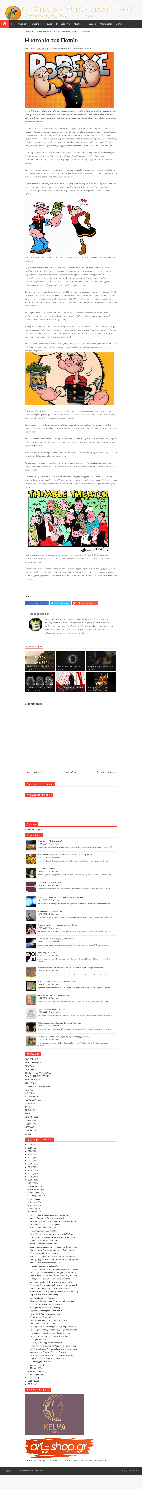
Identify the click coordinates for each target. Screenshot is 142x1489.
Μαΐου (33, 1208)
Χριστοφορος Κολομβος (46, 869)
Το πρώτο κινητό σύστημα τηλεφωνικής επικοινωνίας (53, 1346)
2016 (30, 1177)
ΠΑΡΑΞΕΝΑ (30, 1103)
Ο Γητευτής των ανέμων (40, 1362)
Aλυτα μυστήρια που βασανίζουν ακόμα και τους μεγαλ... (54, 1285)
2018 (30, 1170)
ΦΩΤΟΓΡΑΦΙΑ (31, 1124)
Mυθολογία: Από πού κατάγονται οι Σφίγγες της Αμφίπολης (59, 1023)
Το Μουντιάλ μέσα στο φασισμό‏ (43, 1323)
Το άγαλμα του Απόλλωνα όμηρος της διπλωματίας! (52, 1250)
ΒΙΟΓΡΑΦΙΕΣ (30, 1069)
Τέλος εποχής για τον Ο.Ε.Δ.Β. (48, 953)
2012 (30, 1381)
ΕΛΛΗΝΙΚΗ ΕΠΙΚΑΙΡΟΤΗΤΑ (37, 1076)
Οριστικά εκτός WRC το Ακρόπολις (50, 841)
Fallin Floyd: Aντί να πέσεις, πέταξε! (45, 1314)
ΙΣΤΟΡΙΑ (29, 1090)
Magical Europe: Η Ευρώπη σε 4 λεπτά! (47, 1218)
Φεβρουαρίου (36, 1371)
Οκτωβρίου (35, 1192)
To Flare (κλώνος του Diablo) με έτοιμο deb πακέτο (56, 982)
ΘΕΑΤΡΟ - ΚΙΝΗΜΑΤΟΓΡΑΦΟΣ (80, 48)
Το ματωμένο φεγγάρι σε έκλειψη (44, 1295)
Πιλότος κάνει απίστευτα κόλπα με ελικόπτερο (49, 1215)
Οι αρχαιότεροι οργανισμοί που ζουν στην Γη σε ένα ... (53, 1247)
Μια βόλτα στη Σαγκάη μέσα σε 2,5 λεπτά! (48, 1352)
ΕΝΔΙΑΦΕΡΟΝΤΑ (60, 48)
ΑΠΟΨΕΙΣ (29, 1066)
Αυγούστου (35, 1199)
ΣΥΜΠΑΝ (29, 1107)
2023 (30, 1154)
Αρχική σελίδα (70, 772)
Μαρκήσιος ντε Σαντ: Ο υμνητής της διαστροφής (51, 1282)
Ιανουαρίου (35, 1374)
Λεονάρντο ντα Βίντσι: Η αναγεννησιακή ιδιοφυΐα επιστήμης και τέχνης (63, 1037)
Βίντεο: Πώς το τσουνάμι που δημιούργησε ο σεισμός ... (54, 1355)
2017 (30, 1173)
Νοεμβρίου (35, 1189)
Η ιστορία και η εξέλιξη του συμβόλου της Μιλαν (50, 1279)
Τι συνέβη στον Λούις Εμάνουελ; (44, 1266)
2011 (30, 1384)
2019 (30, 1167)
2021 (30, 1160)
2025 (30, 1148)
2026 (30, 1145)
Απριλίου (34, 1212)
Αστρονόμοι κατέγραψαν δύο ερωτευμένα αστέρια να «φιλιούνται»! (62, 897)
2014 (30, 1183)
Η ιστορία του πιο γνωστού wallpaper (46, 1307)
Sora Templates (133, 1471)
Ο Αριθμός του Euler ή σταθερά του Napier (53, 995)
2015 (30, 1180)
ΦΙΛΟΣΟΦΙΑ (30, 1120)
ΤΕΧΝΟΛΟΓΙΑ (31, 1110)
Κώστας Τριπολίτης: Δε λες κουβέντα (46, 1343)
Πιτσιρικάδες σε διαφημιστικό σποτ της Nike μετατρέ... (53, 1237)
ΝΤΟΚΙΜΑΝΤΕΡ (32, 1096)
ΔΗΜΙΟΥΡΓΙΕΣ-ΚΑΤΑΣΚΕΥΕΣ (38, 1073)
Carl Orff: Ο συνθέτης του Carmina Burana (48, 1320)
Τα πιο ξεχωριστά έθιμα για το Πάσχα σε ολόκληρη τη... (54, 1272)
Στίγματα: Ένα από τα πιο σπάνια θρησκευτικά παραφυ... (54, 1269)
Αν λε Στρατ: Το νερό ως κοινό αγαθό (50, 882)
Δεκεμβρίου (35, 1186)
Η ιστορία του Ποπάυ (39, 1339)
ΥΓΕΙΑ (27, 1113)
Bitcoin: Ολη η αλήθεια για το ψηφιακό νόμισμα (50, 1336)
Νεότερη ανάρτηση (34, 772)
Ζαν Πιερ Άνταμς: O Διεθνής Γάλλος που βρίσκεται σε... (54, 1326)
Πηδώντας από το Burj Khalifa (43, 1231)
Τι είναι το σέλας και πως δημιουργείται (46, 1304)
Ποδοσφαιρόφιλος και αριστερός (44, 1240)
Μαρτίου (34, 1368)
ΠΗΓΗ (27, 596)
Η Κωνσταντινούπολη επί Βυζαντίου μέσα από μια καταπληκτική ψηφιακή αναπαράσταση (70, 968)
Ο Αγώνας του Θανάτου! (40, 1317)
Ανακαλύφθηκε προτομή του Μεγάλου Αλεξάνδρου (51, 1234)
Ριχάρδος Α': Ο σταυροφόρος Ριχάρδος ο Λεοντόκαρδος (54, 1330)
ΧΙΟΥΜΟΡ (29, 1127)
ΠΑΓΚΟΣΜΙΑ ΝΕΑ (32, 1100)
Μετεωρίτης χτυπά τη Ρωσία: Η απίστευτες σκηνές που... (54, 1259)
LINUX (28, 1134)
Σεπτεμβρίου (36, 1196)
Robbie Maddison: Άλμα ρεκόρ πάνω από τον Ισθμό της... (55, 1291)
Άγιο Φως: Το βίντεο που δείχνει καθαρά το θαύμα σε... (53, 1256)
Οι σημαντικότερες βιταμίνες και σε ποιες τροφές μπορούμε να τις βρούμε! (64, 855)
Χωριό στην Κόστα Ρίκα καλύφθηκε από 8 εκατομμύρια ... (55, 1349)
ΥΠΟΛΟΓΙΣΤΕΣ (32, 1117)
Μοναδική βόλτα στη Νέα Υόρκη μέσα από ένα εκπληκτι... (55, 1221)
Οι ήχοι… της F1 (37, 1365)
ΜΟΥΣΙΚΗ (29, 1093)
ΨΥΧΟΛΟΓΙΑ (30, 1131)
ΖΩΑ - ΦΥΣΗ (30, 1083)
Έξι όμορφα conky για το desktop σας (51, 1009)
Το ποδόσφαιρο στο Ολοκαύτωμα (49, 911)
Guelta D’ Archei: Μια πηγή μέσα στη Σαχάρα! (49, 1288)
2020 (30, 1164)
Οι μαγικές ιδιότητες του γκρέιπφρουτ (46, 1311)
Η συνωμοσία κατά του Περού (43, 1228)
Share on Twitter (63, 603)
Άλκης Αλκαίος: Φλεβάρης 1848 (43, 1244)
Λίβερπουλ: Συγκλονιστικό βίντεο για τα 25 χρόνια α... (53, 1301)
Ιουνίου (33, 1205)
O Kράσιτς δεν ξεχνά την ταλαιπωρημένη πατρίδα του (57, 925)
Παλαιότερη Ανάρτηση (106, 772)
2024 (30, 1151)
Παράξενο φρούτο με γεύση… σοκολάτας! (48, 1358)
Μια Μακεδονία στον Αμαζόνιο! (43, 1298)
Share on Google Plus (87, 603)
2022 (30, 1157)
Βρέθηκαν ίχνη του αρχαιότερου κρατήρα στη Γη (55, 939)
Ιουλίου (33, 1202)
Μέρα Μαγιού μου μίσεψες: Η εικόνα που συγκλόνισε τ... (54, 1275)
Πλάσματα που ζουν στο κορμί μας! (45, 1253)
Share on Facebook (39, 603)
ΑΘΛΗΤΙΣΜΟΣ (31, 1059)
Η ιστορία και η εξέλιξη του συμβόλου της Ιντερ (50, 1333)
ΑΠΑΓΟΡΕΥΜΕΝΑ (33, 1062)
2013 (30, 1378)
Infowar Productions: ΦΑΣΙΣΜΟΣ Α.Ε (46, 1263)
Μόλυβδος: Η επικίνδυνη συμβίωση (45, 1224)
